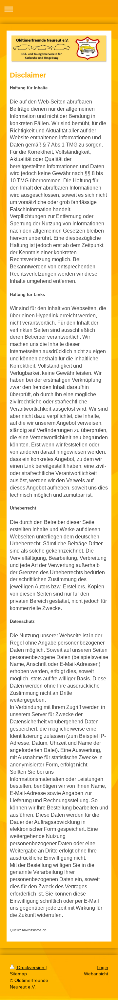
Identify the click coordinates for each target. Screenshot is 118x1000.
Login (102, 967)
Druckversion (31, 967)
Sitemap (18, 973)
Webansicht (96, 973)
